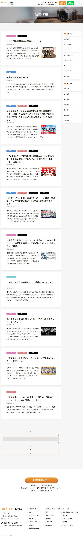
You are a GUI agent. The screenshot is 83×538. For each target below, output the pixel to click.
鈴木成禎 (66, 99)
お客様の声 (49, 522)
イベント (66, 49)
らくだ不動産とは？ (34, 508)
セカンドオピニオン (34, 515)
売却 (30, 512)
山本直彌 (66, 94)
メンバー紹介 (66, 508)
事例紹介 (31, 518)
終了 (65, 65)
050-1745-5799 (49, 3)
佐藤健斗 (66, 115)
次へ (31, 453)
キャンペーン (67, 71)
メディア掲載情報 (67, 518)
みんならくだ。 (67, 515)
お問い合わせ (49, 525)
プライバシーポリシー (69, 525)
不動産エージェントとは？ (53, 508)
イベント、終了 (68, 60)
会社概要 (31, 525)
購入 (47, 512)
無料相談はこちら (43, 480)
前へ (31, 431)
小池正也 (66, 88)
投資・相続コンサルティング (70, 512)
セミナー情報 (67, 44)
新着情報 (48, 518)
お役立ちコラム (33, 522)
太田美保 (66, 120)
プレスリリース (68, 55)
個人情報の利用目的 (34, 528)
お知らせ (66, 39)
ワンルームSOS (50, 515)
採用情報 (65, 522)
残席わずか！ (67, 76)
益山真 (66, 110)
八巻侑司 (66, 104)
